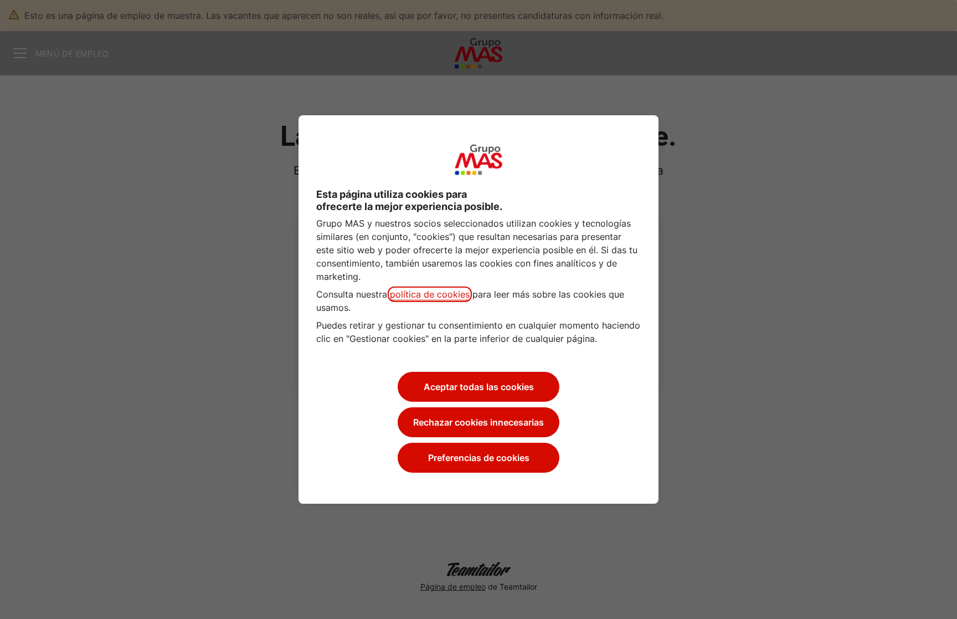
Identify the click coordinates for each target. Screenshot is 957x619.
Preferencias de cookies (478, 457)
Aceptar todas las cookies (479, 386)
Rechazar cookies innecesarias (478, 422)
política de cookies (430, 294)
